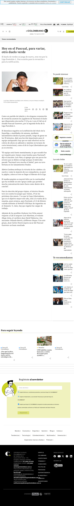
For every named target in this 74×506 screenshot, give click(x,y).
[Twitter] (40, 109)
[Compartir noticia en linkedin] (47, 109)
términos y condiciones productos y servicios (34, 392)
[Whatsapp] (36, 109)
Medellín (41, 348)
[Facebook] (43, 109)
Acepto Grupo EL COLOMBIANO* (38, 392)
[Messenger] (33, 109)
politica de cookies (50, 3)
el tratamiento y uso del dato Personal (32, 396)
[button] (71, 87)
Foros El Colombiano (5, 348)
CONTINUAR (65, 2)
